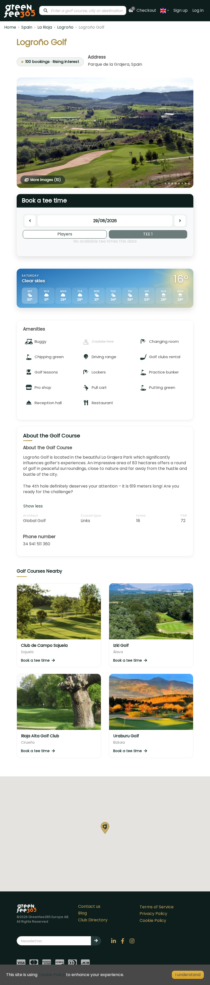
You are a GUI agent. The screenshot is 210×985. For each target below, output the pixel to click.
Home (10, 27)
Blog (82, 913)
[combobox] (82, 10)
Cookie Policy (153, 920)
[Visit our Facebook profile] (122, 940)
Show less (33, 506)
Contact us (89, 906)
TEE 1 (148, 234)
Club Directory (93, 920)
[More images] (105, 132)
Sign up (180, 10)
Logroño (65, 27)
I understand (188, 975)
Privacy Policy (153, 913)
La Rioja (44, 27)
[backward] (30, 221)
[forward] (180, 221)
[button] (105, 828)
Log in (198, 10)
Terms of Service (157, 907)
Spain (26, 27)
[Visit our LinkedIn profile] (113, 940)
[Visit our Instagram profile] (131, 940)
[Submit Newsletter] (96, 940)
